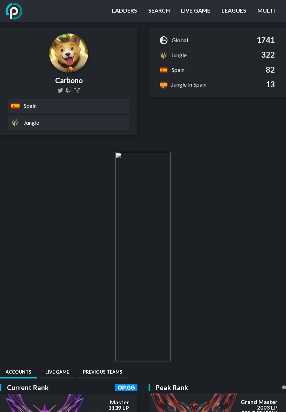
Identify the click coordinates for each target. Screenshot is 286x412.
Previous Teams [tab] (102, 372)
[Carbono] (77, 90)
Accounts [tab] (18, 372)
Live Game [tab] (57, 372)
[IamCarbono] (60, 90)
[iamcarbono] (69, 90)
